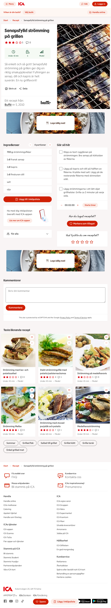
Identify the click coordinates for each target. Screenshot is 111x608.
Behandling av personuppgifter (70, 573)
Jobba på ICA (62, 533)
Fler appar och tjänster (13, 541)
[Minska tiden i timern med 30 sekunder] (61, 205)
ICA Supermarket (64, 513)
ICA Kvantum (62, 517)
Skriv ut (12, 88)
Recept (16, 20)
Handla (7, 496)
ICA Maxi (60, 521)
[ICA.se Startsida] (21, 4)
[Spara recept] (32, 337)
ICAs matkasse (9, 505)
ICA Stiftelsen (63, 545)
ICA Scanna (8, 533)
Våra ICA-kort (9, 569)
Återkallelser (62, 565)
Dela (25, 88)
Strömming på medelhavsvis (92, 373)
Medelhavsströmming (88, 426)
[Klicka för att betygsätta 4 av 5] (87, 242)
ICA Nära (61, 509)
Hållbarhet (62, 540)
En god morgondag (65, 549)
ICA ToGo (7, 537)
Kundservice (63, 556)
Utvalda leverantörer (66, 525)
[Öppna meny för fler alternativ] (32, 343)
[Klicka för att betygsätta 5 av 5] (91, 242)
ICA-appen (8, 529)
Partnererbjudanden (12, 565)
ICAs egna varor (64, 501)
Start (5, 20)
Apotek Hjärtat (10, 513)
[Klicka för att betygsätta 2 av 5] (77, 242)
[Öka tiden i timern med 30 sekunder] (77, 205)
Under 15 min (13, 56)
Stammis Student (11, 557)
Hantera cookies (64, 577)
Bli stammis (8, 553)
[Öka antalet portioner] (50, 145)
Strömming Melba (12, 426)
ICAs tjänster (10, 524)
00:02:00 (70, 205)
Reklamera (61, 561)
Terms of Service (80, 318)
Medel (41, 56)
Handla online (9, 501)
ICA (58, 496)
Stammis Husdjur (10, 561)
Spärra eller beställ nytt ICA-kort (71, 569)
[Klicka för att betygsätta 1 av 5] (73, 242)
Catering (7, 509)
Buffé (8, 104)
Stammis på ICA (11, 548)
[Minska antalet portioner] (30, 145)
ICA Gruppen (62, 505)
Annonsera (61, 529)
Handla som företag (12, 517)
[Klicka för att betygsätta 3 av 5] (82, 242)
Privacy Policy (65, 318)
